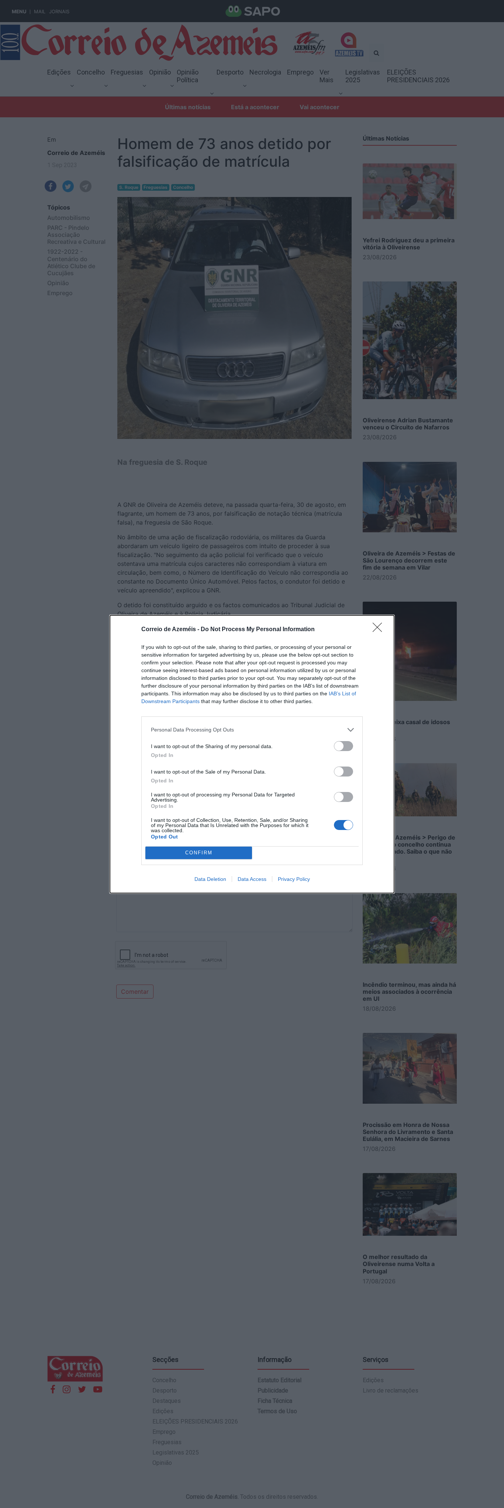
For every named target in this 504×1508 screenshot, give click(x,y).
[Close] (380, 630)
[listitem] (252, 730)
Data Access (252, 879)
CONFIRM (199, 852)
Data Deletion (210, 879)
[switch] (343, 746)
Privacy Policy (294, 879)
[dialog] (252, 754)
